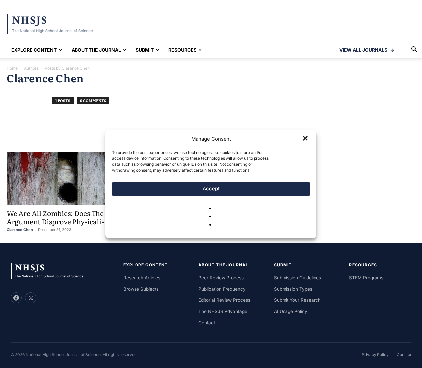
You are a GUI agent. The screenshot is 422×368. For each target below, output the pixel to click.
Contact (206, 322)
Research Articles (141, 277)
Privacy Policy (375, 354)
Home (12, 68)
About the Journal (96, 50)
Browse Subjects (141, 289)
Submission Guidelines (297, 277)
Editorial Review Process (224, 300)
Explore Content (34, 50)
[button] (306, 139)
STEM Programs (366, 277)
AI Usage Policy (290, 311)
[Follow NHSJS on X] (30, 297)
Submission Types (293, 289)
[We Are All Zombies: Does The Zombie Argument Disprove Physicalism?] (69, 178)
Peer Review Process (221, 277)
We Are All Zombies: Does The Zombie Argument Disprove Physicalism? (68, 217)
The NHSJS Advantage (222, 311)
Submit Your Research (297, 300)
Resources (182, 50)
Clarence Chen (20, 229)
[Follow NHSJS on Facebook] (16, 297)
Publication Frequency (222, 289)
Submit (145, 50)
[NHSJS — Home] (50, 271)
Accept (211, 188)
